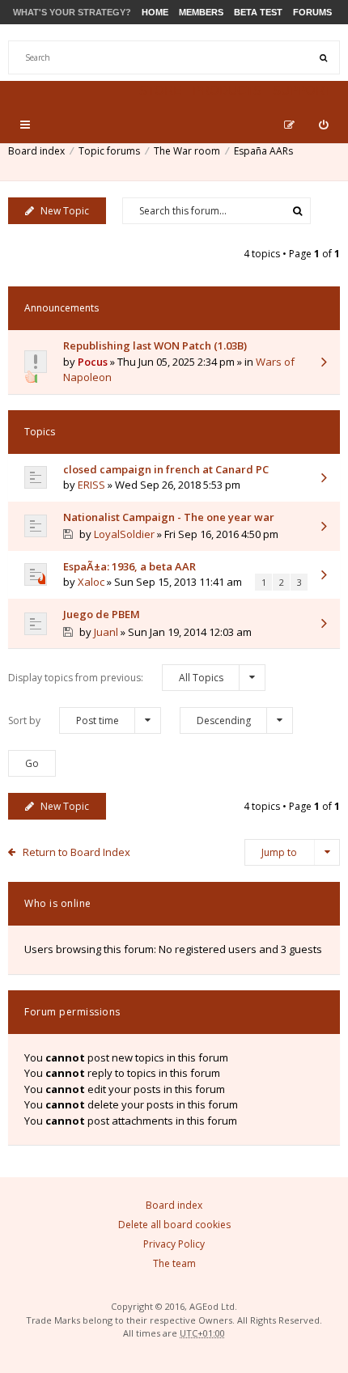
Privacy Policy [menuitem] (174, 1244)
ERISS (91, 484)
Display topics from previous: (115, 677)
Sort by (63, 720)
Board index (36, 151)
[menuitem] (323, 124)
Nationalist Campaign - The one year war (168, 517)
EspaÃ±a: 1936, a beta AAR (129, 566)
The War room (187, 151)
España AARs (263, 151)
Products (227, 90)
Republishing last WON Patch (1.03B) (155, 345)
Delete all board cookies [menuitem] (174, 1224)
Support (302, 90)
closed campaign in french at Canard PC (166, 469)
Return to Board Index (76, 852)
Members (201, 12)
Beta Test (258, 12)
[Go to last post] (324, 363)
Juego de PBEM (101, 614)
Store (160, 90)
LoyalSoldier (124, 534)
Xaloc (91, 581)
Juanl (106, 632)
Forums (312, 12)
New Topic (64, 211)
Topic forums (109, 151)
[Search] (323, 57)
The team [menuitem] (174, 1263)
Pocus (93, 361)
